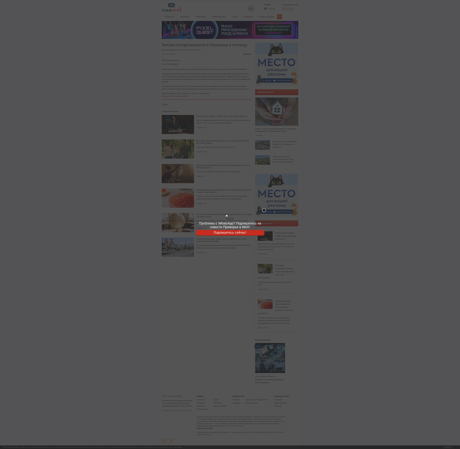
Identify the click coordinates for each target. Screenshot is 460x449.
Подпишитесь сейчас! (230, 232)
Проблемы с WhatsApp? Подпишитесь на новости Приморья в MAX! (230, 225)
